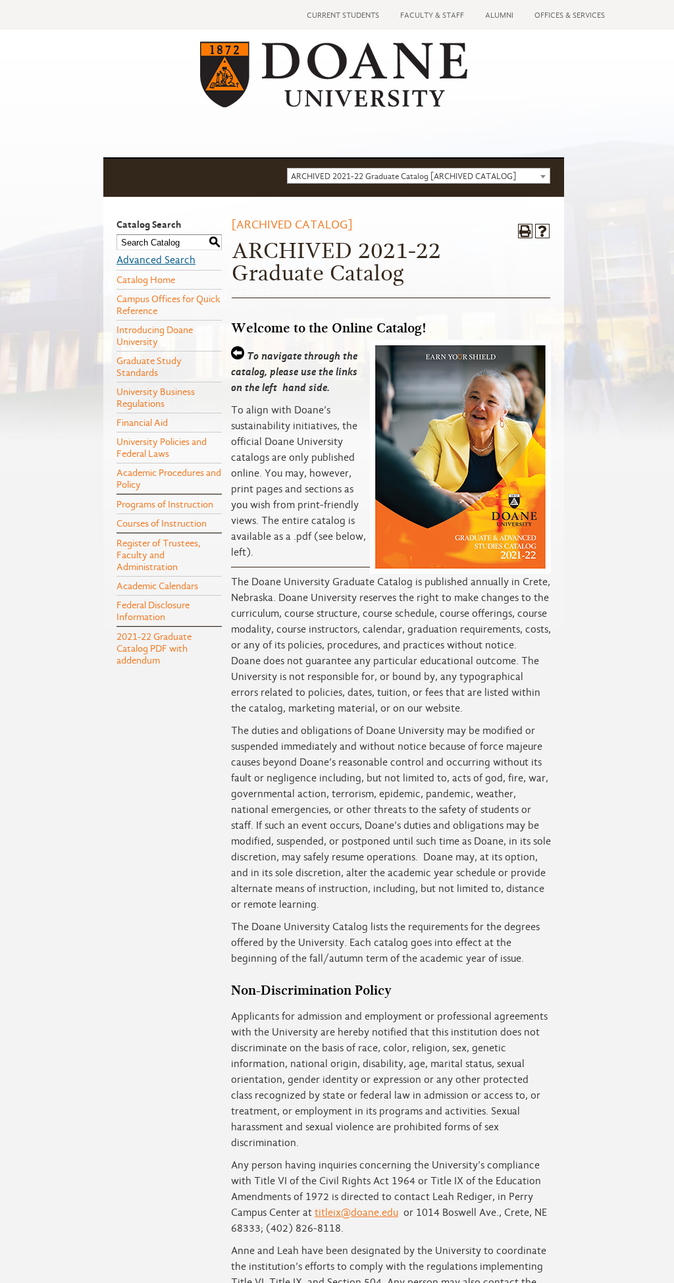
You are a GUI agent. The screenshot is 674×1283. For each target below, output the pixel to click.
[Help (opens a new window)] (542, 231)
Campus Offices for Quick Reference (168, 305)
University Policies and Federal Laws (162, 447)
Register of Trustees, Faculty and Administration (159, 555)
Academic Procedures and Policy (169, 478)
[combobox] (418, 176)
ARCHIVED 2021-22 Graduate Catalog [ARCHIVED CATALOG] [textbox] (403, 176)
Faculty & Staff (432, 15)
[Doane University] (333, 104)
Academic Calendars (157, 586)
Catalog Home (146, 280)
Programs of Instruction (165, 504)
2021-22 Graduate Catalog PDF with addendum (154, 648)
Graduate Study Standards (149, 367)
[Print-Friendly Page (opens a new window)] (525, 231)
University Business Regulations (156, 397)
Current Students (343, 15)
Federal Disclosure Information (153, 611)
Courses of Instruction (162, 523)
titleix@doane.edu (356, 1212)
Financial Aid (142, 423)
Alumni (499, 15)
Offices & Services (569, 15)
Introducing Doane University (155, 336)
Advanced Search (156, 260)
